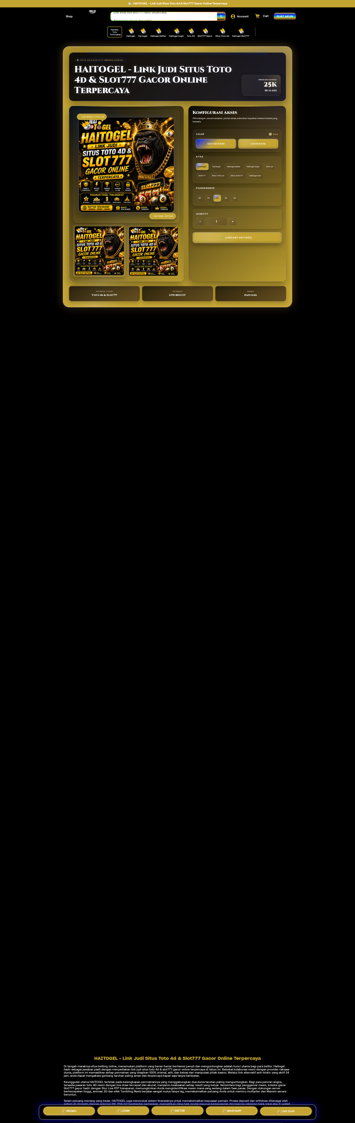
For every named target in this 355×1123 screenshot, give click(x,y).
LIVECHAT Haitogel (238, 237)
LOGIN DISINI (258, 143)
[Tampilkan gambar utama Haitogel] (99, 251)
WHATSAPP (234, 1111)
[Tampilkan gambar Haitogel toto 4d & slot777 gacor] (154, 251)
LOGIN (126, 1112)
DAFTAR (180, 1112)
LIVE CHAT (288, 1111)
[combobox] (164, 16)
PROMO (72, 1111)
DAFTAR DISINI (216, 143)
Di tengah (70, 1066)
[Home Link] (92, 16)
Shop (69, 16)
